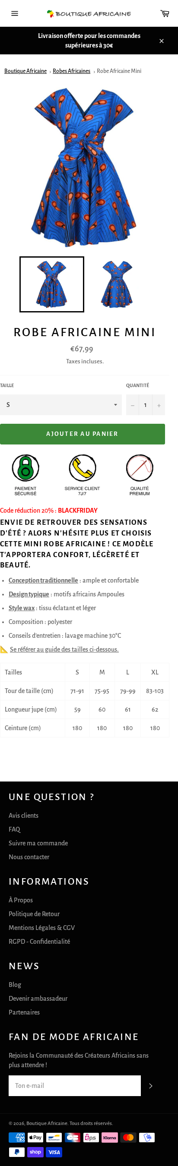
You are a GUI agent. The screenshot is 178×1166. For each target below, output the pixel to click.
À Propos (21, 900)
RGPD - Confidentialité (39, 941)
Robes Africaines (71, 71)
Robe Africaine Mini (119, 71)
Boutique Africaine (25, 71)
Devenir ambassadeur (38, 998)
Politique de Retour (34, 914)
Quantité (137, 385)
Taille (7, 385)
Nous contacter (29, 857)
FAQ (14, 829)
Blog (15, 984)
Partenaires (24, 1012)
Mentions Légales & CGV (42, 927)
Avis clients (23, 815)
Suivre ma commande (38, 843)
